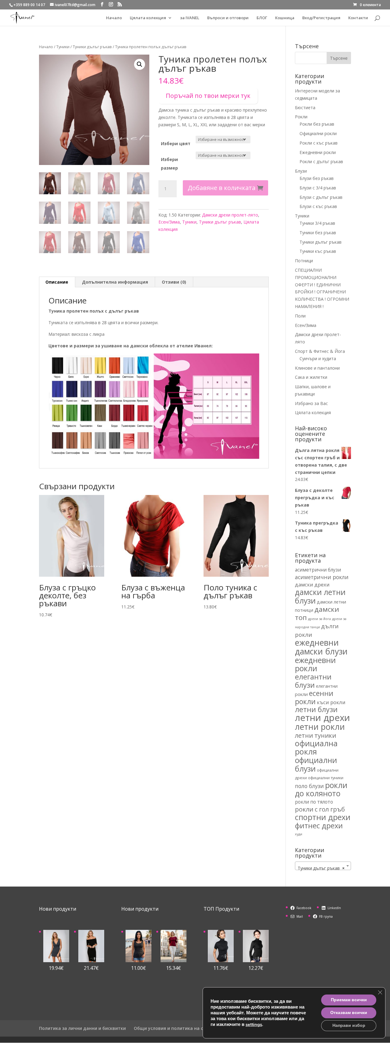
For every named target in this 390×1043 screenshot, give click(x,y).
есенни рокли (314, 697)
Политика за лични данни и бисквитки (82, 1028)
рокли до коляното (321, 789)
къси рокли (331, 702)
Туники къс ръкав (318, 251)
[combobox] (323, 866)
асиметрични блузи (318, 569)
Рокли (301, 117)
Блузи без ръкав (317, 178)
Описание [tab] (56, 282)
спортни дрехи (322, 817)
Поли (300, 316)
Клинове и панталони (317, 368)
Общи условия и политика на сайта (174, 1028)
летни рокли (320, 726)
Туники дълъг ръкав (92, 46)
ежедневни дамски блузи (321, 647)
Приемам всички (349, 1000)
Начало (114, 18)
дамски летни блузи (320, 596)
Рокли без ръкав (317, 124)
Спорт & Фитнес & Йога (320, 351)
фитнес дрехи (319, 825)
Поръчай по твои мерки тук (208, 95)
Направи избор (348, 1025)
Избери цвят (175, 143)
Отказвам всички (348, 1013)
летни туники (315, 735)
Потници (304, 260)
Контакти (358, 18)
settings (254, 1024)
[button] (139, 64)
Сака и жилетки (311, 377)
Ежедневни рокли (318, 152)
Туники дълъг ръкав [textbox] (321, 868)
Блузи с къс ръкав (318, 206)
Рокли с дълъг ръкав (321, 161)
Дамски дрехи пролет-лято (230, 215)
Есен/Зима (169, 222)
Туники (62, 46)
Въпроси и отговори (228, 18)
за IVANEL (189, 18)
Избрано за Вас (311, 403)
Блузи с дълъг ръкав (321, 197)
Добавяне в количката (221, 188)
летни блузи (316, 709)
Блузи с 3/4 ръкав (318, 188)
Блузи (301, 171)
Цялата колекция (148, 18)
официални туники (325, 777)
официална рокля (316, 747)
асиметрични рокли (322, 577)
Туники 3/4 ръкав (317, 223)
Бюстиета (305, 107)
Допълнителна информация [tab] (115, 282)
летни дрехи (322, 717)
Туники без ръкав (318, 232)
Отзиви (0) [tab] (174, 282)
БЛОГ (262, 18)
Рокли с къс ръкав (319, 143)
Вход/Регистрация (321, 18)
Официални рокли (318, 133)
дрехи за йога (319, 619)
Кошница (284, 18)
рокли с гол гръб (320, 809)
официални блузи (316, 764)
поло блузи (309, 786)
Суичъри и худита (318, 358)
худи (298, 834)
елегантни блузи (313, 681)
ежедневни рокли (315, 664)
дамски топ (317, 613)
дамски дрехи (312, 584)
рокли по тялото (314, 801)
